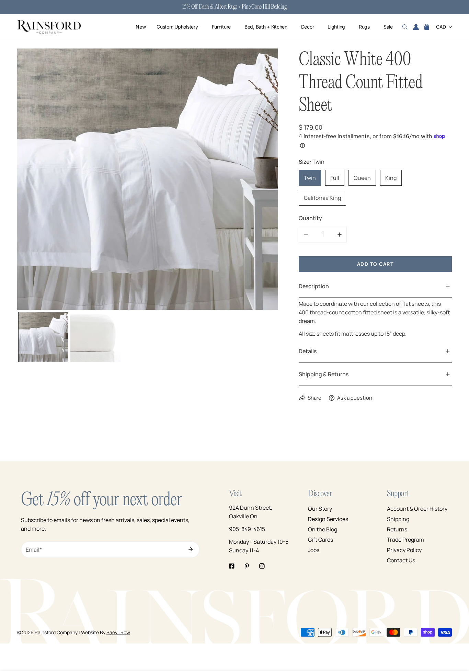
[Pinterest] (246, 566)
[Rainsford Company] (49, 27)
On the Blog (322, 529)
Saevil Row (118, 632)
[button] (426, 27)
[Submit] (190, 549)
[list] (147, 179)
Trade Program (405, 539)
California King (322, 198)
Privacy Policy (404, 550)
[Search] (405, 27)
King (391, 178)
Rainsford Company (56, 632)
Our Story (320, 508)
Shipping (398, 519)
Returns (397, 529)
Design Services (328, 519)
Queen (362, 178)
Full (334, 178)
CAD (441, 27)
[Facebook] (231, 566)
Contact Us (401, 560)
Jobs (313, 550)
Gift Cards (320, 539)
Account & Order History (417, 508)
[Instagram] (262, 566)
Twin (310, 178)
